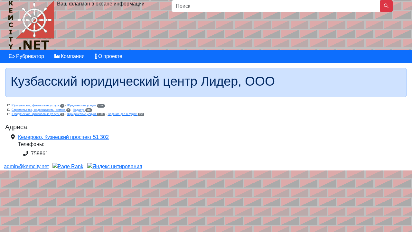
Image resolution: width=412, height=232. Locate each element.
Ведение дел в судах (125, 114)
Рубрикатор (29, 56)
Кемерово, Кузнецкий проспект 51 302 (63, 137)
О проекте (109, 56)
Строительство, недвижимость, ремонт (40, 109)
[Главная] (32, 26)
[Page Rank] (67, 166)
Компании (72, 56)
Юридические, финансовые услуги (37, 105)
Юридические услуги (85, 105)
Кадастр (81, 109)
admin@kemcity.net (26, 166)
